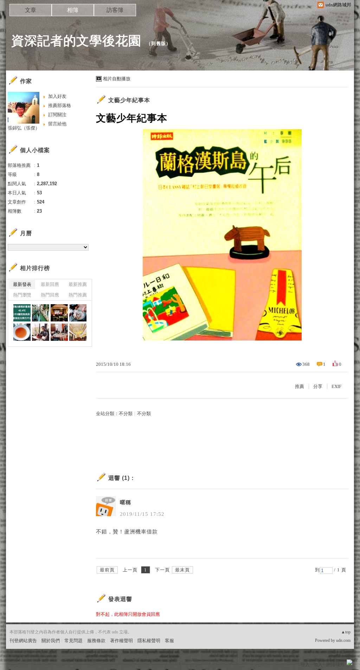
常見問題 (73, 640)
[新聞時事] (22, 312)
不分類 (126, 413)
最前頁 (107, 569)
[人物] (77, 312)
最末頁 (182, 569)
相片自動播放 (116, 78)
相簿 (72, 10)
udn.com (343, 640)
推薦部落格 (59, 105)
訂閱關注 (57, 114)
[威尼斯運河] (40, 312)
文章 (30, 10)
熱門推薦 (78, 295)
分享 (317, 386)
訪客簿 (115, 10)
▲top (346, 632)
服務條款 (96, 640)
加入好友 (57, 96)
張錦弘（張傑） (24, 128)
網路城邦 (335, 664)
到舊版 (158, 43)
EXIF (336, 386)
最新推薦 (78, 284)
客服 (169, 640)
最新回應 (50, 284)
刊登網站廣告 (23, 640)
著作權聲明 (121, 640)
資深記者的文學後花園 (76, 40)
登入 (305, 664)
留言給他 (57, 123)
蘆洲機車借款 (141, 531)
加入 (317, 664)
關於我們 (50, 640)
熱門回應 (50, 295)
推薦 (299, 386)
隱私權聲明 (148, 640)
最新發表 (22, 284)
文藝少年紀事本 (129, 100)
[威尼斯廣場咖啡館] (59, 312)
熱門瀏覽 (22, 295)
